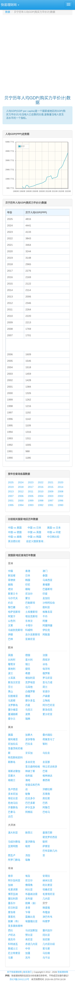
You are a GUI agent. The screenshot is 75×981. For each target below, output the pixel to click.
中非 (27, 948)
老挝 (10, 589)
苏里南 (46, 793)
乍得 (27, 912)
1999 (30, 500)
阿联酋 (46, 634)
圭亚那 (46, 762)
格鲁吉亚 (47, 611)
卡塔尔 (29, 625)
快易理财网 (63, 972)
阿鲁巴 (46, 807)
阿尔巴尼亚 (49, 705)
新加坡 (11, 575)
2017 (30, 487)
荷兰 (45, 686)
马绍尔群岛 (14, 841)
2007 (11, 496)
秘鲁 (27, 793)
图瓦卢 (11, 855)
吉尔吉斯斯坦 (32, 634)
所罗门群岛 (14, 859)
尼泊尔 (29, 593)
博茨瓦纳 (13, 894)
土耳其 (11, 677)
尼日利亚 (13, 907)
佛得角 (29, 885)
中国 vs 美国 (15, 527)
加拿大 (29, 734)
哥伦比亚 (13, 798)
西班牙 (46, 659)
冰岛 (45, 664)
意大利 (29, 659)
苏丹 (27, 957)
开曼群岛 (13, 807)
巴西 (45, 802)
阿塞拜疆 (47, 625)
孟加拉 (46, 598)
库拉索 (46, 798)
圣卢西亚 (13, 789)
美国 (10, 734)
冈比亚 (46, 934)
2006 (21, 496)
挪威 (27, 696)
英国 (10, 655)
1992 (40, 505)
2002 (60, 496)
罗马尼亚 (47, 677)
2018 (21, 487)
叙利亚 (46, 607)
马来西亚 (47, 580)
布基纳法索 (31, 894)
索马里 (46, 948)
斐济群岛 (30, 841)
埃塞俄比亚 (31, 921)
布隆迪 (46, 912)
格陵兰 (11, 780)
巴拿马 (11, 812)
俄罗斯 (46, 673)
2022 (40, 482)
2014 (60, 487)
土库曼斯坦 (31, 611)
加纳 (10, 885)
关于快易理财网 (14, 972)
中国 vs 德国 (15, 532)
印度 (45, 593)
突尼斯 (46, 939)
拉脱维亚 (13, 696)
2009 (50, 491)
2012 (21, 491)
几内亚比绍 (49, 944)
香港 (27, 571)
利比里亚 (47, 885)
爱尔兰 (11, 718)
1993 (30, 505)
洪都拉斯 (47, 789)
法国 (45, 655)
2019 (11, 487)
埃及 (27, 875)
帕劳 (27, 846)
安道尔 (46, 691)
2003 (50, 496)
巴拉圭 (29, 743)
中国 (10, 571)
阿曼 (45, 620)
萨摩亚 (46, 846)
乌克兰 (29, 709)
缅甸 (27, 589)
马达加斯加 (31, 930)
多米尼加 (13, 793)
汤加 (27, 855)
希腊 (27, 673)
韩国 (27, 580)
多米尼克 (30, 762)
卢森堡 (46, 696)
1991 (50, 505)
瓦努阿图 (13, 846)
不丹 (45, 616)
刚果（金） (31, 903)
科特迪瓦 (13, 944)
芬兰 (10, 686)
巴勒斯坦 (30, 602)
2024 (21, 482)
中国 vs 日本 (34, 527)
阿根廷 (29, 812)
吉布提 (29, 898)
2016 (40, 487)
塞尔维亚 (13, 709)
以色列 (11, 620)
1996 (60, 500)
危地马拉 (13, 802)
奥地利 (11, 668)
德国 (27, 655)
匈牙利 (46, 668)
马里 (10, 957)
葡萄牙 (11, 664)
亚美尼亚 (30, 639)
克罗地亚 (30, 682)
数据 (7, 11)
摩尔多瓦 (30, 700)
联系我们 (27, 972)
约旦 (10, 602)
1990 (60, 505)
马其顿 (11, 700)
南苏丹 (11, 939)
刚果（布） (14, 921)
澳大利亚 (13, 832)
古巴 (10, 816)
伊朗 (10, 634)
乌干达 (46, 957)
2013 (11, 491)
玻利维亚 (13, 739)
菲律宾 (11, 580)
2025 (11, 482)
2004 (40, 496)
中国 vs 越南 (15, 536)
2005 (30, 496)
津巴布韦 (47, 916)
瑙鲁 (27, 859)
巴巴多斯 (30, 802)
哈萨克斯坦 (14, 611)
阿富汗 (11, 616)
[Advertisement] (37, 53)
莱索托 (11, 916)
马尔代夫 (13, 598)
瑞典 (27, 718)
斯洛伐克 (47, 709)
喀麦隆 (46, 907)
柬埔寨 (46, 584)
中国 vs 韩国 (34, 536)
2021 (50, 482)
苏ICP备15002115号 (19, 979)
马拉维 (46, 953)
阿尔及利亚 (14, 880)
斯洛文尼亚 (14, 682)
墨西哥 (46, 780)
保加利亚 (30, 677)
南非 (10, 875)
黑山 (10, 691)
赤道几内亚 (31, 944)
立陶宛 (46, 700)
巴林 (10, 639)
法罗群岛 (13, 705)
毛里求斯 (13, 889)
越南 (10, 584)
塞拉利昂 (13, 898)
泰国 (45, 575)
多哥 (27, 907)
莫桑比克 (30, 916)
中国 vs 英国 (34, 532)
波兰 (10, 673)
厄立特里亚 (14, 953)
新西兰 (29, 832)
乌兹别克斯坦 (15, 630)
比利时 (11, 659)
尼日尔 (29, 880)
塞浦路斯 (13, 714)
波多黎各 (30, 739)
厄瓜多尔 (30, 798)
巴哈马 (46, 812)
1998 (40, 500)
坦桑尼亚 (47, 889)
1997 (50, 500)
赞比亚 (29, 934)
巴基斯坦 (47, 589)
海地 (27, 780)
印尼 (27, 584)
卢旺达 (11, 934)
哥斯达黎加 (14, 771)
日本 (27, 575)
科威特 (29, 630)
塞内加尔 (47, 930)
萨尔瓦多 (30, 807)
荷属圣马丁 (49, 739)
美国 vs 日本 (54, 527)
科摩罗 (46, 921)
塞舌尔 (11, 903)
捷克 (27, 668)
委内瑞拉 (47, 734)
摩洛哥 (11, 912)
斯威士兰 (13, 948)
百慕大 (11, 775)
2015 (50, 487)
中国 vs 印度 (54, 532)
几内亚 (46, 898)
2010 (40, 491)
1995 (11, 505)
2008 (60, 491)
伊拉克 (46, 630)
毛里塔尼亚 (49, 894)
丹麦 (27, 705)
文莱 (10, 625)
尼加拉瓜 (13, 743)
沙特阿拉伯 (49, 602)
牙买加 (29, 753)
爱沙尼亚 (47, 714)
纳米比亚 (47, 880)
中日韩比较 (53, 536)
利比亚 (29, 889)
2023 (30, 482)
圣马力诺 (47, 682)
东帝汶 (29, 620)
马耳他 (29, 686)
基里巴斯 (47, 832)
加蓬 (27, 953)
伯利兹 (29, 775)
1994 (21, 505)
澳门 (45, 571)
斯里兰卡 (13, 593)
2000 (21, 500)
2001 (11, 500)
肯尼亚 (29, 939)
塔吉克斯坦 (31, 616)
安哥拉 (46, 875)
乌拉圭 (46, 753)
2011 (30, 491)
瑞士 (27, 664)
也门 (27, 607)
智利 (45, 743)
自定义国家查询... (35, 541)
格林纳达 (47, 775)
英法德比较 (14, 541)
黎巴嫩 (11, 607)
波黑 (27, 714)
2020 (60, 482)
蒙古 (27, 598)
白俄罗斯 (30, 691)
